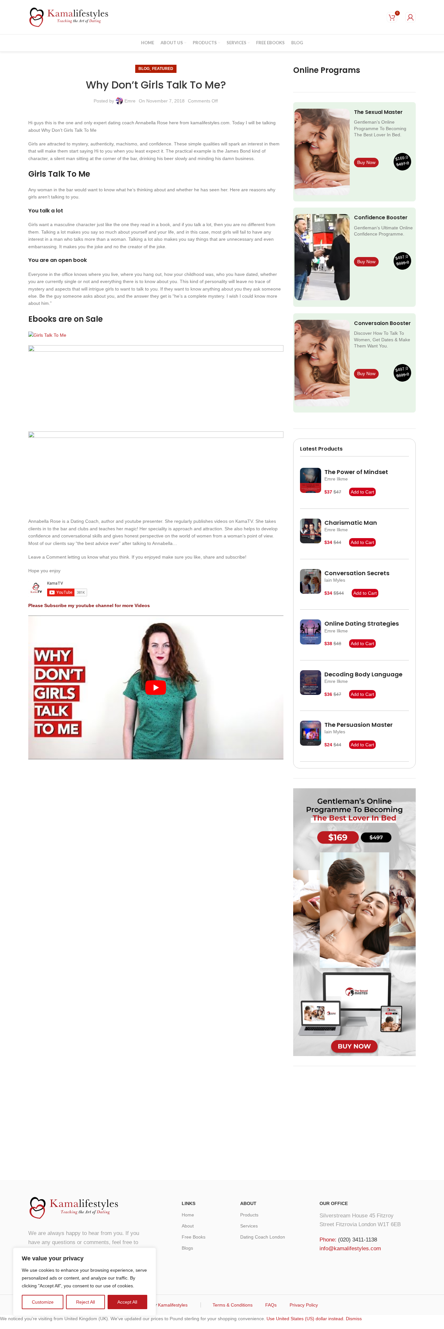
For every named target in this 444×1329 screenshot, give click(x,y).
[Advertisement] (354, 1121)
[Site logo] (69, 16)
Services (249, 1225)
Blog (144, 68)
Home (188, 1214)
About (188, 1225)
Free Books (193, 1237)
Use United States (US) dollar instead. (306, 1318)
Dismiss (354, 1318)
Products (249, 1214)
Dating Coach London (262, 1237)
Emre (130, 100)
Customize (43, 1302)
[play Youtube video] (155, 687)
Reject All (85, 1302)
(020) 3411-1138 (357, 1240)
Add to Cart (362, 492)
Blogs (187, 1248)
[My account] (410, 17)
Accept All (127, 1302)
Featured (162, 68)
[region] (84, 1282)
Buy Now (366, 162)
